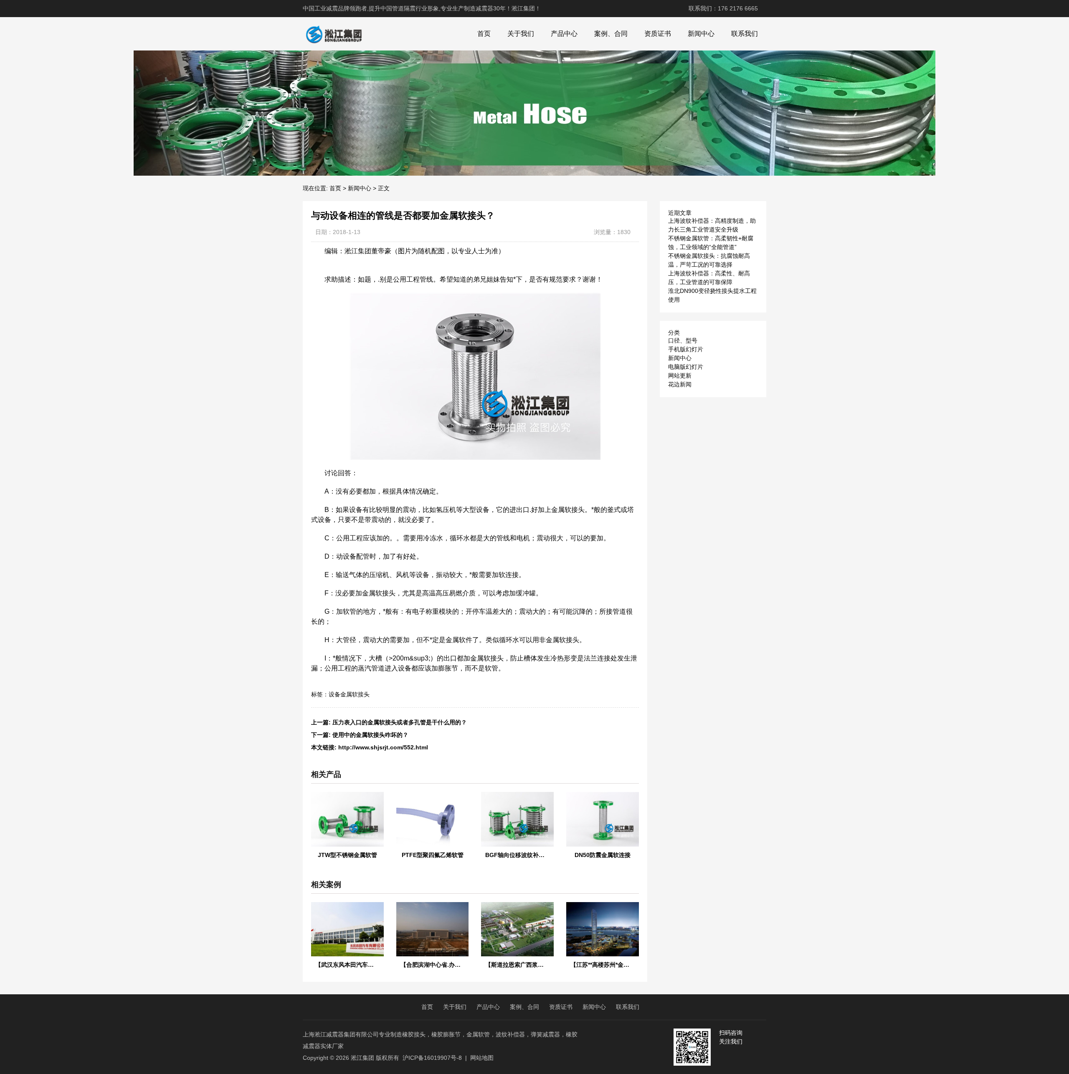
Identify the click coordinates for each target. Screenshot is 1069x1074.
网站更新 (680, 375)
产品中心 (564, 33)
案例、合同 (611, 33)
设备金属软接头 (349, 694)
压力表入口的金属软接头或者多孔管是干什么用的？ (399, 722)
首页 (484, 33)
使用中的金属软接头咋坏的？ (370, 734)
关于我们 (520, 33)
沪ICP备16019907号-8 (432, 1057)
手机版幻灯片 (685, 349)
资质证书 (657, 33)
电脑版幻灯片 (685, 366)
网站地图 (482, 1057)
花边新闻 (680, 384)
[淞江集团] (334, 33)
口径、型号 (682, 340)
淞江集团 (362, 1057)
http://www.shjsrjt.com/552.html (383, 747)
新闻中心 (701, 33)
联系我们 (744, 33)
